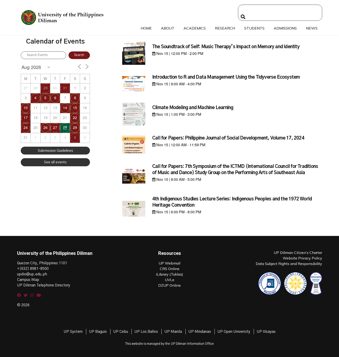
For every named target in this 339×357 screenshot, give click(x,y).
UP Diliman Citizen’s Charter (298, 252)
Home (146, 28)
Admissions (285, 28)
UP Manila (173, 331)
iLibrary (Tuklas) (169, 274)
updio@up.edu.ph (32, 274)
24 (26, 127)
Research (225, 28)
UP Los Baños (146, 331)
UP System (73, 331)
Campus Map (28, 280)
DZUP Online (169, 285)
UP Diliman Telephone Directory (43, 285)
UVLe (169, 279)
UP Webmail (169, 263)
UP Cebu (120, 331)
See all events (55, 162)
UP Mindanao (199, 331)
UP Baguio (98, 331)
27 (55, 127)
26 (45, 127)
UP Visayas (266, 331)
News (312, 28)
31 (65, 87)
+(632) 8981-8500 (33, 269)
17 (26, 117)
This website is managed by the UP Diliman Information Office (169, 343)
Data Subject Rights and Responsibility (289, 263)
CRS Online (169, 268)
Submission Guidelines (55, 150)
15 (75, 107)
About (167, 28)
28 (65, 127)
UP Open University (233, 331)
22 (75, 117)
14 (65, 107)
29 (45, 87)
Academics (195, 28)
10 (26, 107)
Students (254, 28)
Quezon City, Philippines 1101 (42, 263)
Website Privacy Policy (302, 258)
